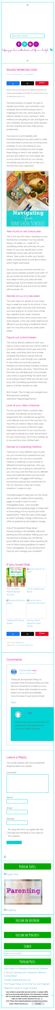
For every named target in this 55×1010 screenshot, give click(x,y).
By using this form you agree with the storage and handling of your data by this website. (25, 832)
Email (10, 808)
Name (10, 797)
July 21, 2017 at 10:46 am (27, 673)
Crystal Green (25, 670)
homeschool (20, 645)
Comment (12, 772)
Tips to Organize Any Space (36, 590)
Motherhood (19, 642)
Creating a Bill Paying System (15, 621)
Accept (38, 1003)
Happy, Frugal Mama (27, 23)
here (22, 96)
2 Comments (28, 74)
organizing (29, 645)
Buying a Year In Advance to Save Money (34, 623)
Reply (13, 702)
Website (10, 819)
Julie (25, 713)
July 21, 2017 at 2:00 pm (31, 716)
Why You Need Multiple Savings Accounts (13, 592)
